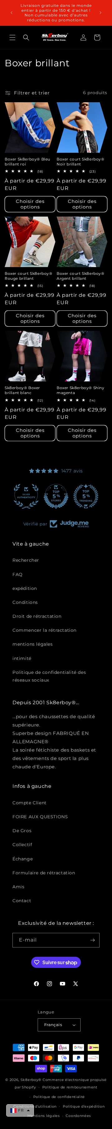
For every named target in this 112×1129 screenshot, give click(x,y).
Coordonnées (78, 1116)
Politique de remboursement (69, 1087)
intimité (21, 658)
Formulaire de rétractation (43, 873)
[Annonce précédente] (11, 13)
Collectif (22, 844)
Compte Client (29, 803)
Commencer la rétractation (44, 630)
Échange (22, 859)
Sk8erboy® (31, 1080)
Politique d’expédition (84, 1106)
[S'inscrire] (92, 940)
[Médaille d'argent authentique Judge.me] (26, 496)
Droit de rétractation (37, 616)
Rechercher (25, 560)
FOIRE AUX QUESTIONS (40, 816)
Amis (18, 887)
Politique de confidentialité (59, 1097)
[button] (12, 37)
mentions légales (32, 644)
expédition (24, 588)
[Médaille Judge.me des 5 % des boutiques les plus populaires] (85, 496)
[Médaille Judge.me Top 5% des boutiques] (56, 496)
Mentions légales (43, 1116)
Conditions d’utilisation (35, 1106)
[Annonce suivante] (100, 13)
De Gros (21, 830)
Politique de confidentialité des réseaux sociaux (49, 676)
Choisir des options (30, 204)
